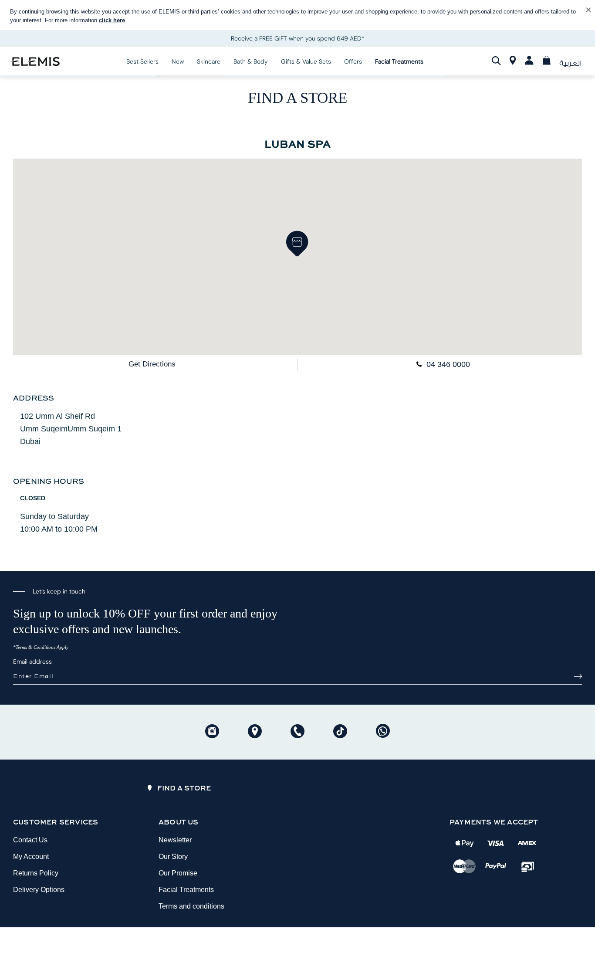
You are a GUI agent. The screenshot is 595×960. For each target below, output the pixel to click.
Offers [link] (353, 61)
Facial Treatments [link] (399, 61)
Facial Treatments (186, 889)
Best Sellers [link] (142, 61)
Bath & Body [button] (250, 61)
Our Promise (178, 873)
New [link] (178, 61)
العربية (570, 63)
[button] (297, 244)
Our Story (173, 856)
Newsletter (175, 840)
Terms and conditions (191, 906)
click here (112, 20)
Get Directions (152, 364)
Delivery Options (38, 889)
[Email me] (578, 676)
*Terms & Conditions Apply (40, 647)
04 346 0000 (447, 364)
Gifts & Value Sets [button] (306, 61)
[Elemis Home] (35, 61)
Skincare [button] (208, 61)
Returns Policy (35, 873)
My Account (31, 856)
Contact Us (30, 840)
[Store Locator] (513, 62)
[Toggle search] (496, 61)
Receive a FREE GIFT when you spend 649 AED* (298, 38)
